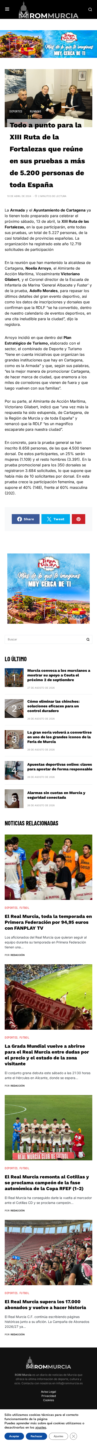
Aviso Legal (48, 1391)
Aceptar (14, 1436)
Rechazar (36, 1436)
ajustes (40, 1427)
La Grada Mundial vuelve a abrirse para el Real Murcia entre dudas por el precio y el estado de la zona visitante (47, 1054)
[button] (7, 9)
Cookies (48, 1400)
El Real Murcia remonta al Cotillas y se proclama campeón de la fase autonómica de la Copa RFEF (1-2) (47, 1182)
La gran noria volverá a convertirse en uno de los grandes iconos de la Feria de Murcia (59, 737)
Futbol (24, 907)
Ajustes (58, 1436)
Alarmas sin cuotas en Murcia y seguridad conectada (56, 795)
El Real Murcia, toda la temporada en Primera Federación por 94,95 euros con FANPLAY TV (48, 922)
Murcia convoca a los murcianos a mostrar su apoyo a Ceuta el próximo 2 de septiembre (58, 675)
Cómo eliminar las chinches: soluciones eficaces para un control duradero (53, 706)
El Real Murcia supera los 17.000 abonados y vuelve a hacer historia (45, 1304)
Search (88, 639)
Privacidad (48, 1396)
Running (35, 111)
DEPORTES (15, 111)
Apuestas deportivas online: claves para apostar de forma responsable (59, 766)
